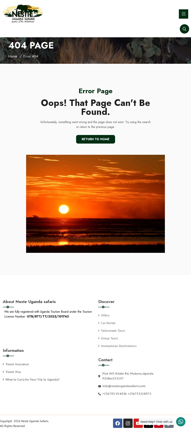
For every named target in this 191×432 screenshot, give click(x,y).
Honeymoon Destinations (119, 346)
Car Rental (108, 323)
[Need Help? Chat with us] (180, 421)
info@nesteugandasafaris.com (123, 386)
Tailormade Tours (113, 330)
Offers (105, 315)
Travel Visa (13, 372)
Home (12, 56)
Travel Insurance (17, 364)
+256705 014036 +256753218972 (126, 393)
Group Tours (109, 338)
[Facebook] (117, 423)
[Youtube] (138, 423)
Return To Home (95, 139)
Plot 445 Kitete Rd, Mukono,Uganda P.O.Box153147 (127, 376)
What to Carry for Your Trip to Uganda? (33, 379)
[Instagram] (128, 423)
